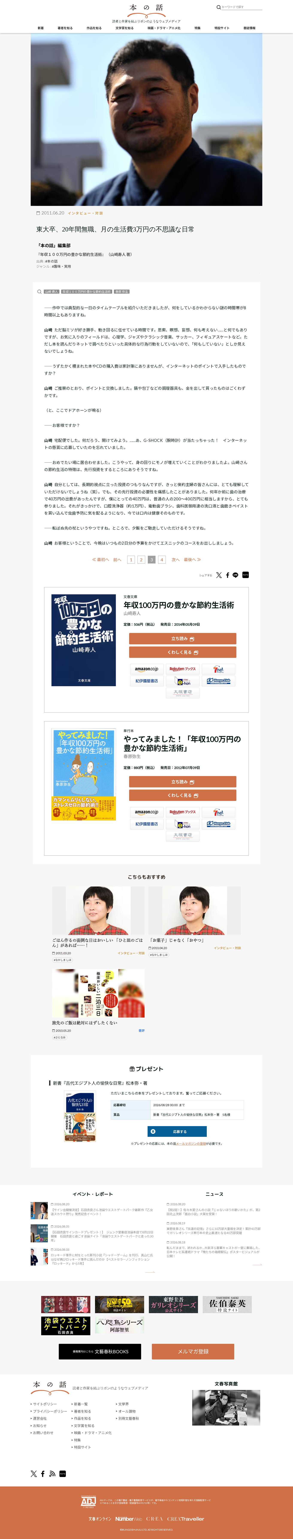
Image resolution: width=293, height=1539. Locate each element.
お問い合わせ (43, 1433)
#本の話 (51, 261)
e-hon (182, 681)
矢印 (150, 1272)
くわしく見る (179, 652)
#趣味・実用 (61, 266)
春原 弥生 (121, 291)
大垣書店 (182, 693)
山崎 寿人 (51, 291)
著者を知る (65, 28)
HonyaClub (218, 681)
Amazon (147, 669)
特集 (198, 28)
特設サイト (222, 28)
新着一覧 (81, 1404)
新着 (41, 28)
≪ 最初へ (100, 559)
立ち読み (179, 638)
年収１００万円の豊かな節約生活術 (87, 291)
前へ (117, 559)
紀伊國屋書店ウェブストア (147, 681)
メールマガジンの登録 (191, 1143)
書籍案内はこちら (100, 1351)
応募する (167, 1132)
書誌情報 (249, 28)
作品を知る (94, 28)
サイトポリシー (45, 1404)
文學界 (123, 1404)
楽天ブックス (182, 669)
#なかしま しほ (62, 960)
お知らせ (40, 1426)
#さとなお (60, 1037)
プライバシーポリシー (50, 1411)
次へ (176, 559)
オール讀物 (127, 1411)
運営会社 (40, 1418)
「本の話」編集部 (53, 245)
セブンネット (218, 669)
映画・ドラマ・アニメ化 (164, 28)
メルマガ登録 (193, 1351)
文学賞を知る (125, 28)
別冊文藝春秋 (128, 1418)
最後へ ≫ (192, 559)
